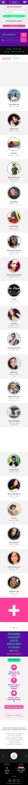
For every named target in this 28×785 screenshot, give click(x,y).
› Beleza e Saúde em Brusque (14, 737)
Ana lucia (14, 153)
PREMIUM (6, 58)
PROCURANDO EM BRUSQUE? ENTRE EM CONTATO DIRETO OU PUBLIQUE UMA (14, 644)
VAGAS (7, 769)
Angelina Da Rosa (14, 591)
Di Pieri (14, 299)
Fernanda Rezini (14, 469)
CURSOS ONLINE (7, 770)
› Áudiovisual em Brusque (14, 735)
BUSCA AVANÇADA (8, 35)
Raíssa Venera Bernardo (14, 250)
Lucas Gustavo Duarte (14, 348)
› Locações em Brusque (14, 740)
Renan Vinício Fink (14, 104)
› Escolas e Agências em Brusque (14, 739)
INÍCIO (7, 767)
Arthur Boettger (14, 226)
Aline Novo (14, 323)
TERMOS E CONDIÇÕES (21, 770)
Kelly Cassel (14, 372)
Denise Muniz (14, 202)
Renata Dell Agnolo (14, 421)
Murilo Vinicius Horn (14, 177)
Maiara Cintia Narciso (14, 494)
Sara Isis (14, 518)
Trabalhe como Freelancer (14, 715)
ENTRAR (14, 2)
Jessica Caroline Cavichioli (14, 275)
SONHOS (7, 773)
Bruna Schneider (14, 542)
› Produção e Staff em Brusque (14, 744)
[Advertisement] (14, 74)
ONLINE (15, 58)
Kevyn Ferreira (14, 128)
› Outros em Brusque (14, 742)
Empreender (19, 783)
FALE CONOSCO (21, 772)
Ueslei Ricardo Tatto (14, 396)
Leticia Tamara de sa (14, 567)
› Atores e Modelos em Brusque (14, 733)
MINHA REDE (7, 772)
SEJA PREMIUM (21, 767)
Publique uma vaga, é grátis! (14, 707)
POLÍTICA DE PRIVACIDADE (21, 769)
